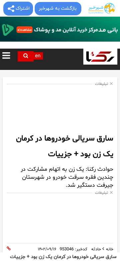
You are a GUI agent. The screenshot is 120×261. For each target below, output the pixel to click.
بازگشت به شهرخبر (58, 8)
